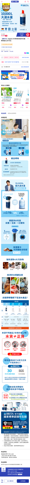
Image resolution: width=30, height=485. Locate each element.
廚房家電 (6, 51)
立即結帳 (22, 481)
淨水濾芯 (11, 51)
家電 (2, 51)
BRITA (4, 39)
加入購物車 (10, 481)
